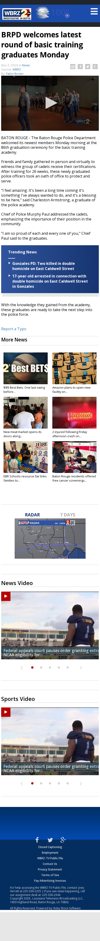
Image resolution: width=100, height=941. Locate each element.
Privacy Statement (50, 869)
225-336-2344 (51, 895)
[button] (50, 103)
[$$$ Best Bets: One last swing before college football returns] (25, 368)
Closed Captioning (50, 847)
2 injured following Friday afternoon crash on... (69, 434)
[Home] (17, 14)
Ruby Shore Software (67, 908)
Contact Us (50, 864)
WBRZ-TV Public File (50, 858)
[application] (50, 103)
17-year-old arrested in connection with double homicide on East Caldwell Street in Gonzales (50, 281)
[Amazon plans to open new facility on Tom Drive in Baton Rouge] (74, 368)
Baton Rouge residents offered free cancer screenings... (74, 478)
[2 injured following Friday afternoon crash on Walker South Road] (74, 413)
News (26, 65)
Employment (50, 853)
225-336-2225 (32, 891)
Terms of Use (50, 875)
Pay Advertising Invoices (50, 881)
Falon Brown (14, 73)
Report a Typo (13, 328)
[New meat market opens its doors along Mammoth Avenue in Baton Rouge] (25, 413)
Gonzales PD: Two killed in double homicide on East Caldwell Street (43, 266)
